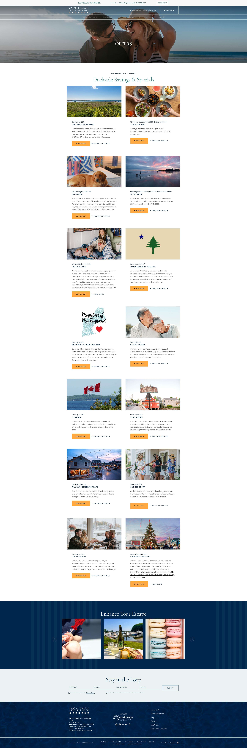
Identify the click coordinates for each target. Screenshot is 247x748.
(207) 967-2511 (76, 728)
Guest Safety (129, 741)
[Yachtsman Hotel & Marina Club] (78, 10)
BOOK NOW (169, 10)
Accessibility (104, 741)
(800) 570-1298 (136, 10)
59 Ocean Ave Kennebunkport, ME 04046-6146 (81, 723)
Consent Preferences (135, 744)
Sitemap (151, 741)
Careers (153, 721)
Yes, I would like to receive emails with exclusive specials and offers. (126, 693)
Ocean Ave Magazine (159, 729)
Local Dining (134, 17)
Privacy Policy (90, 693)
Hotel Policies (141, 741)
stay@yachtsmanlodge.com (80, 730)
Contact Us (155, 710)
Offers (120, 17)
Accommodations (89, 17)
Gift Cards (155, 725)
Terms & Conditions (119, 744)
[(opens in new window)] (123, 718)
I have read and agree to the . (82, 693)
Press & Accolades (158, 713)
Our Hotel (107, 17)
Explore (149, 17)
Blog (152, 717)
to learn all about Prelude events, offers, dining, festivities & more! (152, 575)
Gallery (162, 17)
